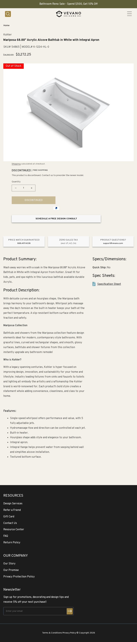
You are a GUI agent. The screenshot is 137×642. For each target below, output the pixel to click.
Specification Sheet (109, 284)
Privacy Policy (69, 632)
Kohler (7, 34)
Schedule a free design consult (56, 218)
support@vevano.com (113, 243)
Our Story (9, 563)
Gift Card (8, 516)
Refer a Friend (12, 510)
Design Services (12, 503)
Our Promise (11, 570)
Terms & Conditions (52, 632)
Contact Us (10, 523)
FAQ (5, 536)
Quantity (16, 181)
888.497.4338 (24, 243)
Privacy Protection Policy (19, 576)
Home (6, 25)
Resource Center (13, 529)
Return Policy (11, 542)
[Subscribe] (70, 611)
